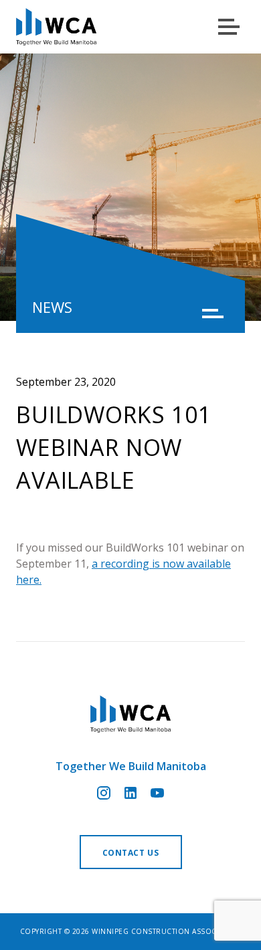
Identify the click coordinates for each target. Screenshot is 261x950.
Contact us (130, 852)
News (52, 307)
